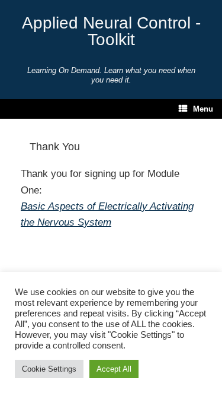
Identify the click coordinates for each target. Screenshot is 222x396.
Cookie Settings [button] (49, 369)
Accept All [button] (113, 369)
